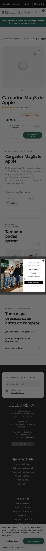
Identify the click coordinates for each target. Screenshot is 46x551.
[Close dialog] (43, 260)
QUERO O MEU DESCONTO (34, 282)
